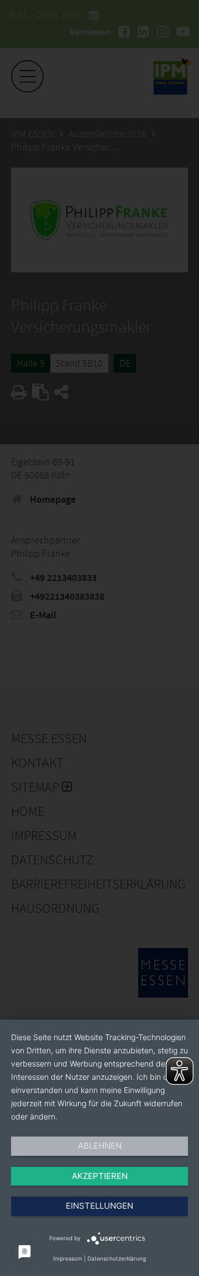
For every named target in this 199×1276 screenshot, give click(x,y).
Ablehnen (100, 1145)
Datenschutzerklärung (116, 1258)
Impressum (67, 1258)
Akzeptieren (100, 1176)
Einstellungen (99, 1205)
